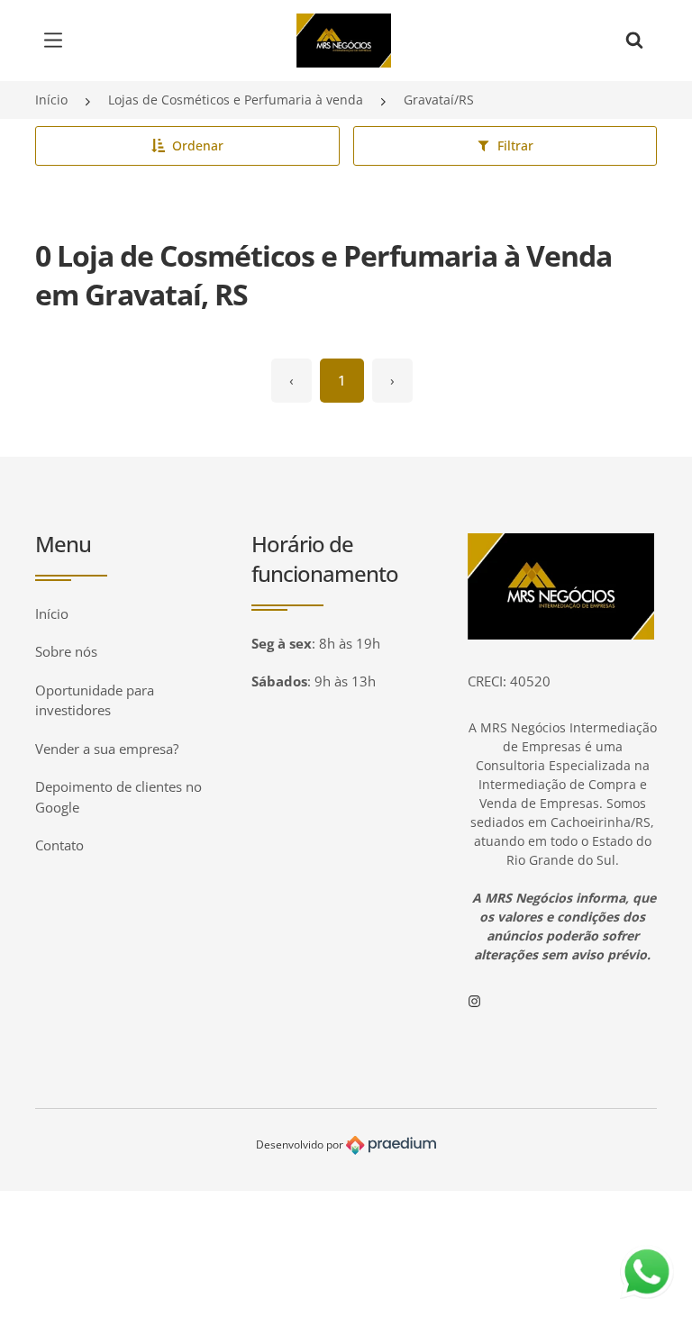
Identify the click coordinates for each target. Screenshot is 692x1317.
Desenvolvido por (301, 1144)
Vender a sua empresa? (106, 749)
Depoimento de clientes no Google (118, 796)
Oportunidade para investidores (94, 700)
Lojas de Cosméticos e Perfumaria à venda (235, 99)
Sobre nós (66, 651)
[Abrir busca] (634, 41)
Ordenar (197, 145)
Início (51, 99)
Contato (59, 845)
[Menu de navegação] (57, 40)
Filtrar (515, 145)
